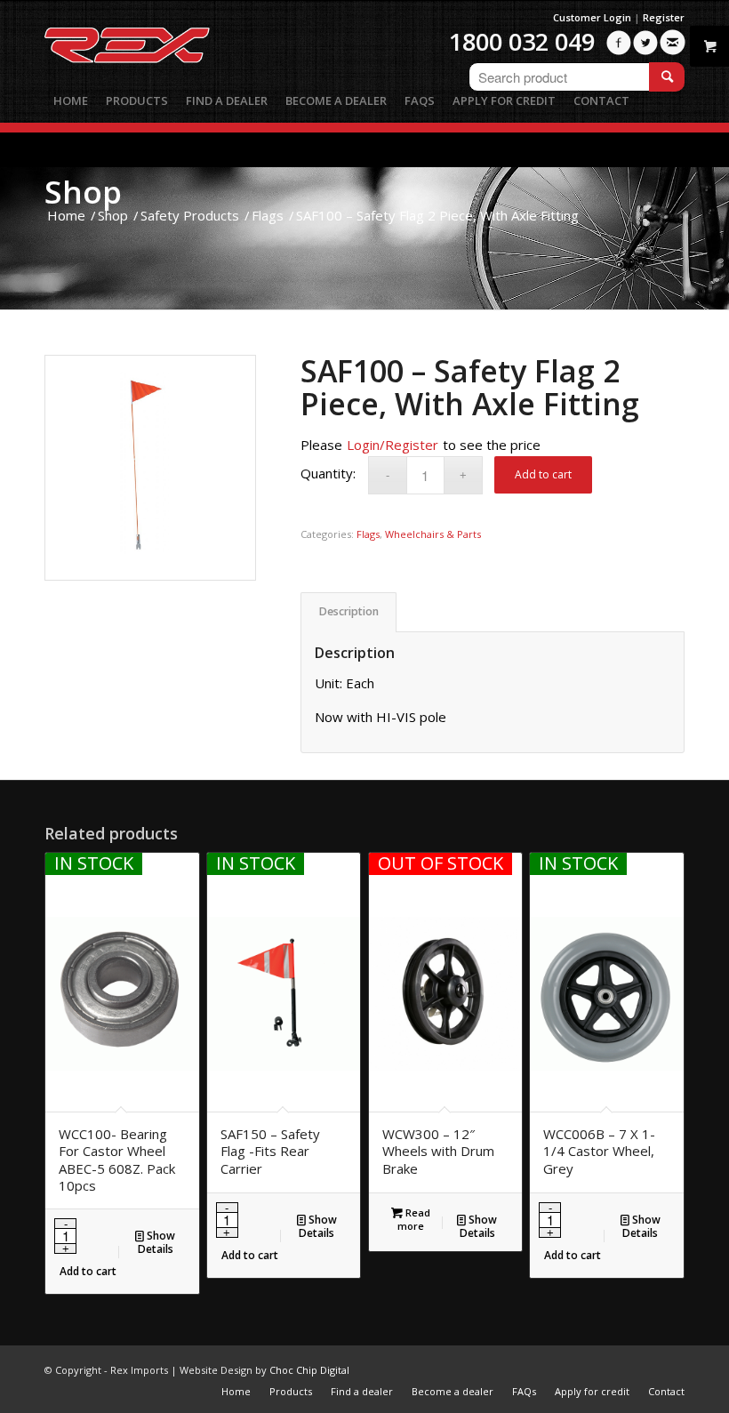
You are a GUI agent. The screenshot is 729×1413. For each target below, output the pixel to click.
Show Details (157, 1242)
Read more (413, 1219)
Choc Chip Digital (309, 1370)
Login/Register (392, 445)
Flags (368, 534)
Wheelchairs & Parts (433, 534)
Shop (83, 192)
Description (349, 611)
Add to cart (543, 474)
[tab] (348, 612)
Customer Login (592, 17)
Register (664, 17)
